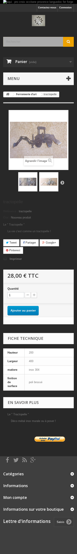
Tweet (13, 242)
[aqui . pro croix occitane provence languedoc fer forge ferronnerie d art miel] (38, 2)
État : (6, 217)
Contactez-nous (47, 7)
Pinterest (14, 250)
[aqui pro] (38, 20)
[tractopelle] (27, 181)
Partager (30, 242)
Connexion (65, 7)
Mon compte (15, 497)
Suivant (62, 182)
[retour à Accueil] (8, 94)
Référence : (10, 211)
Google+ (50, 242)
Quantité (13, 288)
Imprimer (16, 258)
